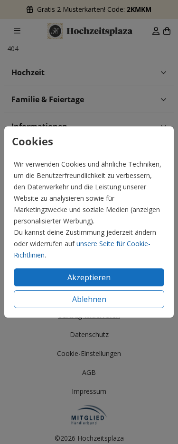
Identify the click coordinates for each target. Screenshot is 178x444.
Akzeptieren (89, 277)
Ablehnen (89, 299)
